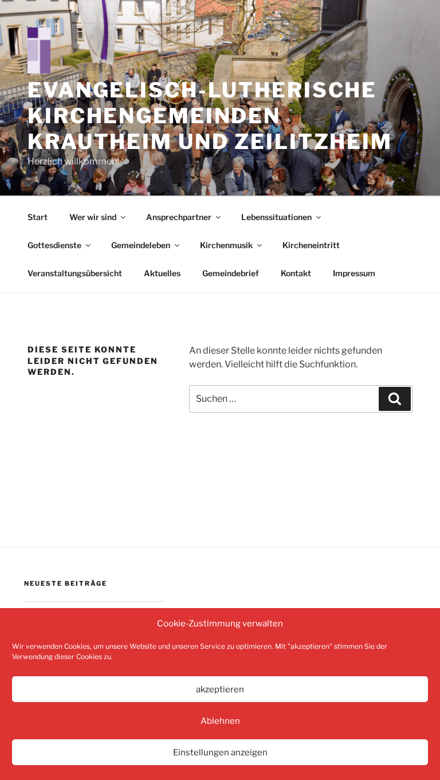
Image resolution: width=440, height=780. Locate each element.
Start (38, 217)
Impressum (354, 273)
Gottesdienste (54, 245)
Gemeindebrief (230, 273)
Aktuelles (162, 273)
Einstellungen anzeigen (220, 752)
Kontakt (296, 273)
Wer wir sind (92, 217)
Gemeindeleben (140, 245)
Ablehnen (220, 721)
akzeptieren (220, 689)
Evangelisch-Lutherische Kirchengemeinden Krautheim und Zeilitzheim (210, 115)
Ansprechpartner (178, 217)
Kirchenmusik (226, 245)
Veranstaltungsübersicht (75, 273)
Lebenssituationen (276, 217)
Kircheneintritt (311, 245)
